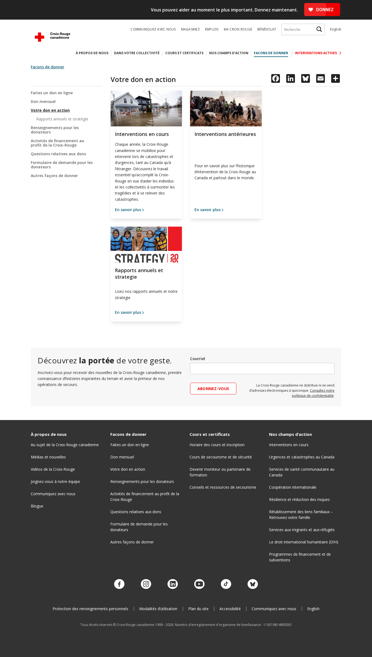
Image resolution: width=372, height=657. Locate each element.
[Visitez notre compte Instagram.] (146, 584)
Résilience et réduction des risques (299, 499)
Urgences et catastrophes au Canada (301, 457)
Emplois (212, 29)
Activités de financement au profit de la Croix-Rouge (57, 143)
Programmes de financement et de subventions (300, 557)
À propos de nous (92, 53)
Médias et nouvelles (48, 457)
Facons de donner (271, 53)
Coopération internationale (292, 487)
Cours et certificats (184, 53)
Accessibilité (230, 608)
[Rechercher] (319, 29)
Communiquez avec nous (153, 29)
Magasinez (190, 29)
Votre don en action (50, 110)
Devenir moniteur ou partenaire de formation (220, 472)
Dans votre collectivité (137, 53)
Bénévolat (266, 29)
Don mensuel (43, 101)
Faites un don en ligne (52, 93)
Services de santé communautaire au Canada (301, 472)
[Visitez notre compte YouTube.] (199, 584)
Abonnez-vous (213, 388)
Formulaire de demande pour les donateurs (62, 164)
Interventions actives (316, 53)
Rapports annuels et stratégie (62, 118)
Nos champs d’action (228, 53)
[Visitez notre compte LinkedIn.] (172, 584)
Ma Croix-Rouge (238, 29)
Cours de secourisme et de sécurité (221, 457)
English (335, 29)
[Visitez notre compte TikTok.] (226, 584)
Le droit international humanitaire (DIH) (303, 542)
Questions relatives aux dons (58, 153)
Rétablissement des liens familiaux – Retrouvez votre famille (301, 514)
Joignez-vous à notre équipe (55, 481)
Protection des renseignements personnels (90, 608)
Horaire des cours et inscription (217, 444)
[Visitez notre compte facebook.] (119, 584)
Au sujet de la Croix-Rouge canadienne (65, 444)
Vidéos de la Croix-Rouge (53, 469)
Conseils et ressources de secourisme (223, 487)
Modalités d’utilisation (158, 608)
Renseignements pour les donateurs (55, 130)
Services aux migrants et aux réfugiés (302, 529)
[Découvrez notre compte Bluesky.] (253, 584)
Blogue (37, 506)
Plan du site (198, 608)
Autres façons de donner (54, 175)
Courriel (197, 358)
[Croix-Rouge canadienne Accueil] (52, 37)
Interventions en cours (289, 444)
